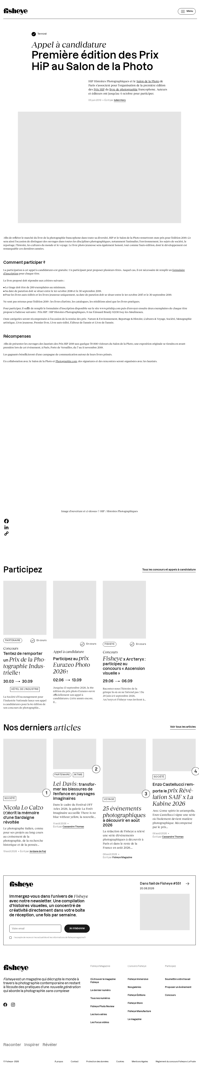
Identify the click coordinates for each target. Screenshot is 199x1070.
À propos (59, 1062)
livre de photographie (123, 89)
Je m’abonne (77, 928)
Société (9, 798)
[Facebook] (99, 521)
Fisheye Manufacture (139, 1011)
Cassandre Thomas (73, 827)
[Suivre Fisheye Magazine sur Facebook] (5, 1005)
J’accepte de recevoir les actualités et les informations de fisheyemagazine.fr (50, 938)
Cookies (120, 1062)
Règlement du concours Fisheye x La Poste (176, 1062)
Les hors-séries (98, 1014)
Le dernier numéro (100, 990)
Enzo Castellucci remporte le (173, 795)
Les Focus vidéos (99, 1022)
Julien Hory (120, 100)
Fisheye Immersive (138, 979)
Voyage (109, 799)
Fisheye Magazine (122, 857)
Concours (170, 995)
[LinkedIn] (99, 527)
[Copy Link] (99, 533)
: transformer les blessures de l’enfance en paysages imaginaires (74, 790)
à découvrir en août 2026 (124, 816)
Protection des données (97, 1062)
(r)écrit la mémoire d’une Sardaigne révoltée (23, 814)
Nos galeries (134, 987)
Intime (78, 775)
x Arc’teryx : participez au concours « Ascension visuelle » (124, 665)
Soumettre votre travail (177, 979)
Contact (75, 1062)
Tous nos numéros (100, 998)
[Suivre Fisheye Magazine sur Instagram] (13, 1005)
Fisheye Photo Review (102, 1006)
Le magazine (134, 1019)
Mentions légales (140, 1062)
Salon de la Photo (147, 81)
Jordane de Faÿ (38, 851)
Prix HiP (99, 89)
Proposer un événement (178, 987)
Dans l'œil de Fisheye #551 (160, 883)
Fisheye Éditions (136, 995)
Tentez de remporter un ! (24, 664)
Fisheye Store (135, 1003)
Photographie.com (66, 361)
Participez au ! (71, 665)
